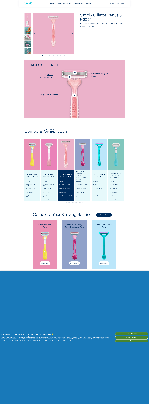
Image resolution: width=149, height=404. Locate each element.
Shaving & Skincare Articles (64, 3)
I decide (131, 340)
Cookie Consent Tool (38, 340)
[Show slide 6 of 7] (27, 51)
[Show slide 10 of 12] (79, 202)
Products (52, 3)
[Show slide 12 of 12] (82, 202)
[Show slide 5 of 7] (27, 44)
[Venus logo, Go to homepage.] (28, 3)
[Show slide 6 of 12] (73, 202)
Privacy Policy (76, 338)
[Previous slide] (25, 169)
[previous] (34, 33)
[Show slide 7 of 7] (64, 55)
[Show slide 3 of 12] (69, 202)
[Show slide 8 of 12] (76, 202)
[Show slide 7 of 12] (75, 202)
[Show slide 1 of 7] (27, 16)
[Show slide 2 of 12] (68, 202)
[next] (72, 33)
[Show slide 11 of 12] (80, 202)
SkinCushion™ (89, 3)
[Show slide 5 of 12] (72, 202)
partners (25, 337)
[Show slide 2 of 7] (27, 23)
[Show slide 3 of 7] (27, 30)
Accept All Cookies (131, 333)
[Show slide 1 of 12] (66, 202)
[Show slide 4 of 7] (27, 37)
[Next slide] (123, 169)
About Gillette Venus (78, 3)
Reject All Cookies (131, 337)
